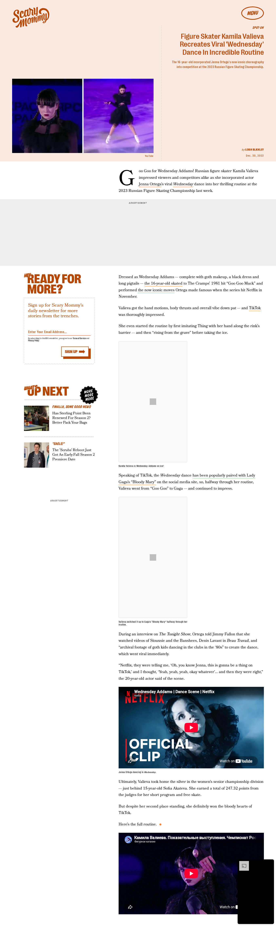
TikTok (255, 308)
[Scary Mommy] (31, 17)
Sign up (71, 351)
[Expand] (242, 863)
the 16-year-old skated (163, 283)
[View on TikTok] (153, 401)
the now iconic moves (156, 290)
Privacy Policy (33, 340)
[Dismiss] (269, 863)
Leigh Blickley (254, 149)
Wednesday (183, 184)
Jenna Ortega (150, 184)
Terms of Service (79, 338)
